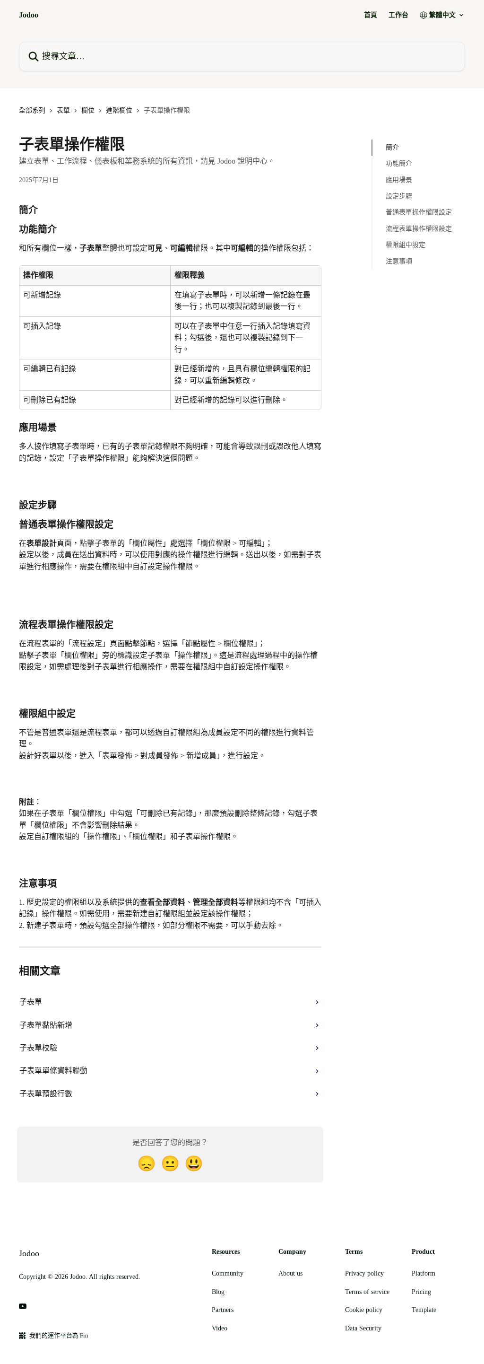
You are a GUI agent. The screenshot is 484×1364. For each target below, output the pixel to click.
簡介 (392, 147)
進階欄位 (119, 110)
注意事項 (399, 261)
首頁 (370, 15)
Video (219, 1328)
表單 (63, 110)
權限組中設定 (405, 244)
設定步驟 (399, 196)
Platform (423, 1273)
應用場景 (399, 180)
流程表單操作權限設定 (419, 228)
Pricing (421, 1291)
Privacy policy (364, 1273)
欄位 (88, 110)
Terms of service (367, 1291)
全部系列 (32, 110)
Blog (218, 1291)
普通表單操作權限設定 (419, 212)
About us (290, 1273)
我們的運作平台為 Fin (58, 1335)
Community (227, 1273)
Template (424, 1309)
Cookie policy (363, 1309)
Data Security (363, 1328)
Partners (222, 1309)
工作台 (398, 15)
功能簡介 (399, 163)
